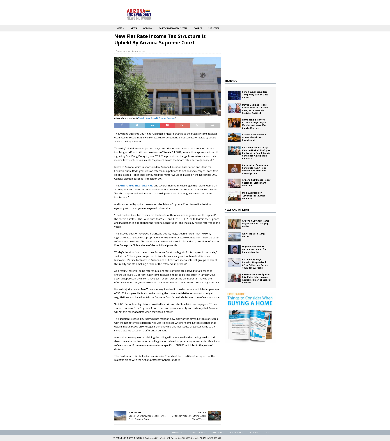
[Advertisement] (167, 386)
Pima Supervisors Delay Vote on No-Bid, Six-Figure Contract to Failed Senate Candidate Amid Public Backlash (256, 153)
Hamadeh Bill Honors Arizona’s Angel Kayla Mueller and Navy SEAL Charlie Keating (254, 123)
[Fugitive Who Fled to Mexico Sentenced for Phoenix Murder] (234, 249)
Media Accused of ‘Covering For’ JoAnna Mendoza (253, 195)
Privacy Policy (217, 432)
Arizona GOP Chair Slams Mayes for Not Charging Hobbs (255, 223)
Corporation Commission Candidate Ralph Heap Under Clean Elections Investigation (255, 169)
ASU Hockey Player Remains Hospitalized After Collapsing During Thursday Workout (255, 263)
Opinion (147, 28)
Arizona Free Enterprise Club (136, 185)
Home (119, 28)
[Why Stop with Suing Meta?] (234, 236)
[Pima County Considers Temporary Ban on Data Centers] (234, 95)
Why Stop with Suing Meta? (253, 235)
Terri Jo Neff (139, 51)
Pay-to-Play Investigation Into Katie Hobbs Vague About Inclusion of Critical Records (256, 278)
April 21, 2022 (124, 51)
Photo (140, 118)
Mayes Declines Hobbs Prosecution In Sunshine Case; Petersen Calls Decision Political (255, 109)
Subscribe (214, 28)
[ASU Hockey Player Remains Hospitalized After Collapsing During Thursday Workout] (234, 262)
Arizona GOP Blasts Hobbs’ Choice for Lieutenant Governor (256, 182)
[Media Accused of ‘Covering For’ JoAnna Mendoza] (234, 196)
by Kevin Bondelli (150, 118)
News (134, 28)
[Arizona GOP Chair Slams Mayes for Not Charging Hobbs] (234, 224)
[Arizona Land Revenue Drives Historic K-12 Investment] (234, 137)
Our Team (253, 432)
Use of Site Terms (196, 432)
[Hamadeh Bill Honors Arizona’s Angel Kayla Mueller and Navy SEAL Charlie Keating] (234, 122)
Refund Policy (236, 432)
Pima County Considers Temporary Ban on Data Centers (255, 94)
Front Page (177, 432)
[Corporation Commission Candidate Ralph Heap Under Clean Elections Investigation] (234, 168)
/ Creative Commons (166, 118)
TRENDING (231, 81)
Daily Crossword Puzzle (173, 28)
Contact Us (269, 432)
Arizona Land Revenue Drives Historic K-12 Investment (254, 137)
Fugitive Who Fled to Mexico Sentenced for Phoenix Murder (254, 249)
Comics (198, 28)
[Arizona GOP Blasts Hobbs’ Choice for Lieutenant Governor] (234, 183)
